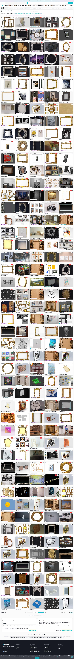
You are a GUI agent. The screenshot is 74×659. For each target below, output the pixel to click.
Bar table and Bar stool (61, 312)
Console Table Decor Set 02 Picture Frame (63, 102)
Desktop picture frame (61, 572)
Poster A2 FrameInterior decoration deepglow (50, 275)
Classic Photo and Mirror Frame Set (34, 473)
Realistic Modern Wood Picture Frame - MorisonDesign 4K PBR (37, 40)
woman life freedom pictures (33, 312)
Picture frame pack (47, 485)
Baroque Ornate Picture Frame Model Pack (20, 411)
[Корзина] (64, 3)
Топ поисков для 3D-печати (47, 651)
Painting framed (32, 287)
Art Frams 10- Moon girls (18, 448)
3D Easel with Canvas (61, 287)
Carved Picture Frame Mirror (19, 114)
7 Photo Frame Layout (3, 287)
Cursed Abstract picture (3, 386)
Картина (27, 13)
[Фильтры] (61, 8)
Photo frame (60, 139)
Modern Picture (32, 65)
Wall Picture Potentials (18, 102)
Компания (17, 644)
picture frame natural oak (18, 238)
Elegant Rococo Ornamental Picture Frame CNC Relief (50, 411)
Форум (59, 648)
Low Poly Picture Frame (61, 411)
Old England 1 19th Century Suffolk (63, 485)
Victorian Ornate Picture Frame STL (63, 349)
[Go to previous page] (30, 612)
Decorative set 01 (46, 102)
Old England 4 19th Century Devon (34, 114)
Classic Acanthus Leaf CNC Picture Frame (34, 275)
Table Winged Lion (18, 374)
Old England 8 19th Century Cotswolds (34, 584)
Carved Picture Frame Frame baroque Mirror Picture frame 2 (51, 65)
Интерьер (36, 13)
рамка (19, 13)
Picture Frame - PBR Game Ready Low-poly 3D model (6, 40)
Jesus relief (17, 349)
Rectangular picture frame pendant (63, 374)
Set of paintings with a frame (62, 547)
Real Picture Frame (18, 337)
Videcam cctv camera (47, 572)
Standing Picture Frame (61, 40)
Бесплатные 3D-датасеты (33, 647)
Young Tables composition (4, 584)
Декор (30, 13)
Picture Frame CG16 (61, 448)
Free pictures (31, 139)
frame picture (60, 510)
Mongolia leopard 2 (32, 386)
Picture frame (31, 201)
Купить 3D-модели (32, 644)
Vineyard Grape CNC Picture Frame (48, 312)
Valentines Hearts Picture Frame (4, 572)
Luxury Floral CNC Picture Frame (19, 386)
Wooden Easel (60, 436)
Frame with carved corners (4, 102)
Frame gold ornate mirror (33, 337)
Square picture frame (18, 250)
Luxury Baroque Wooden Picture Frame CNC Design (35, 250)
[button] (26, 3)
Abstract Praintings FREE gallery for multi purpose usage (7, 312)
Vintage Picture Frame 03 (47, 287)
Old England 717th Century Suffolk (19, 547)
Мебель (33, 13)
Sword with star (46, 522)
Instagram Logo (2, 436)
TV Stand (31, 436)
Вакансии (17, 647)
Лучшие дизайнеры (60, 645)
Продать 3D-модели (47, 644)
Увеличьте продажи (46, 645)
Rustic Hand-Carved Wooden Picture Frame (49, 510)
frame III (31, 485)
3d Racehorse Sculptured (47, 448)
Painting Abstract (61, 238)
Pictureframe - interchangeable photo (20, 176)
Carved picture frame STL (47, 139)
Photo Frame (46, 151)
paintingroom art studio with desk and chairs (35, 238)
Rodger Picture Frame (3, 485)
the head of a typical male (62, 337)
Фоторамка (15, 13)
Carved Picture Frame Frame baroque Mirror (20, 40)
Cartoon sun (2, 510)
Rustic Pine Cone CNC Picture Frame (49, 436)
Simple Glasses (17, 473)
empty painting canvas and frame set (34, 448)
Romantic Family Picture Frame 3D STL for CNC (6, 547)
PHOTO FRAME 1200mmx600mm (62, 213)
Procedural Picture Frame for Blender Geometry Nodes (36, 374)
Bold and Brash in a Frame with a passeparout (6, 411)
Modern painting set (3, 114)
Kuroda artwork (46, 547)
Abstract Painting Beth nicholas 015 (48, 374)
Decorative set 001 (61, 65)
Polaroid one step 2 (61, 522)
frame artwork (46, 176)
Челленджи (59, 647)
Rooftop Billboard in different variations (20, 275)
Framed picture (61, 609)
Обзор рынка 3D (46, 647)
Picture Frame (60, 176)
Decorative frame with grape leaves (5, 213)
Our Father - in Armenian (33, 411)
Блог (16, 645)
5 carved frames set (3, 201)
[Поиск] (27, 3)
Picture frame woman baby (62, 275)
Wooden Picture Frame (18, 584)
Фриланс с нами (46, 648)
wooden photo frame (47, 473)
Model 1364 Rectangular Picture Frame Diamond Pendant (7, 151)
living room (17, 201)
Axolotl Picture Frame (32, 102)
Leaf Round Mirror (18, 151)
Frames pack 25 (46, 609)
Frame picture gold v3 (47, 337)
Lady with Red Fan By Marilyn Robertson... (34, 510)
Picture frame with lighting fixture (48, 201)
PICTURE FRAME (17, 65)
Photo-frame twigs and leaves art (48, 77)
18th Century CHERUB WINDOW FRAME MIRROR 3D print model (51, 238)
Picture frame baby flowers (33, 547)
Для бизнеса (32, 645)
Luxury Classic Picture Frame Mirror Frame (5, 473)
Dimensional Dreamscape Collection (63, 386)
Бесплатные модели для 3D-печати (35, 651)
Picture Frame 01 (61, 114)
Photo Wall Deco (3, 65)
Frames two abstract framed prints (48, 250)
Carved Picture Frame (47, 40)
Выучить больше (57, 656)
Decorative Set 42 (61, 250)
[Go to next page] (41, 612)
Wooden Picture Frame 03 (4, 176)
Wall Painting (46, 349)
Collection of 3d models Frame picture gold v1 (50, 114)
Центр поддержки (18, 648)
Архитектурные (22, 13)
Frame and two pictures (18, 77)
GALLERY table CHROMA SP (4, 609)
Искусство (40, 13)
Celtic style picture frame (3, 139)
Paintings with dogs (32, 213)
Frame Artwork (2, 238)
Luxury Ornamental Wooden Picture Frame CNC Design (7, 522)
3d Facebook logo (32, 609)
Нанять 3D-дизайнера (33, 648)
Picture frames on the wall (33, 176)
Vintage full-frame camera (47, 213)
